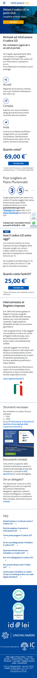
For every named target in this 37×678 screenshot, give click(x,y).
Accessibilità (22, 663)
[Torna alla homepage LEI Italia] (20, 3)
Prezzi (27, 659)
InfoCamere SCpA (15, 666)
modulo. (6, 501)
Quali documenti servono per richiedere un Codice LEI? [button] (15, 551)
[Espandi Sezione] (16, 523)
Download (16, 661)
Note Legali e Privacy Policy (15, 657)
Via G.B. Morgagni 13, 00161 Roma (19, 667)
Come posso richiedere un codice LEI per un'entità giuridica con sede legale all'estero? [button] (18, 574)
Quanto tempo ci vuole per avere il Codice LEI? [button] (18, 522)
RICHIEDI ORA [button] (18, 163)
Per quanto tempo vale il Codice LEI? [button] (17, 566)
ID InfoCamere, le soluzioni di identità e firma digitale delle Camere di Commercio (18, 424)
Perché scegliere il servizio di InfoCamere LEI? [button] (15, 529)
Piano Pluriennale (10, 212)
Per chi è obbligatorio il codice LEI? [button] (18, 559)
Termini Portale (17, 659)
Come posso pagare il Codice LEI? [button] (18, 535)
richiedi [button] (13, 22)
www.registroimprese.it (13, 378)
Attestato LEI (9, 210)
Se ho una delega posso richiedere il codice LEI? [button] (18, 544)
